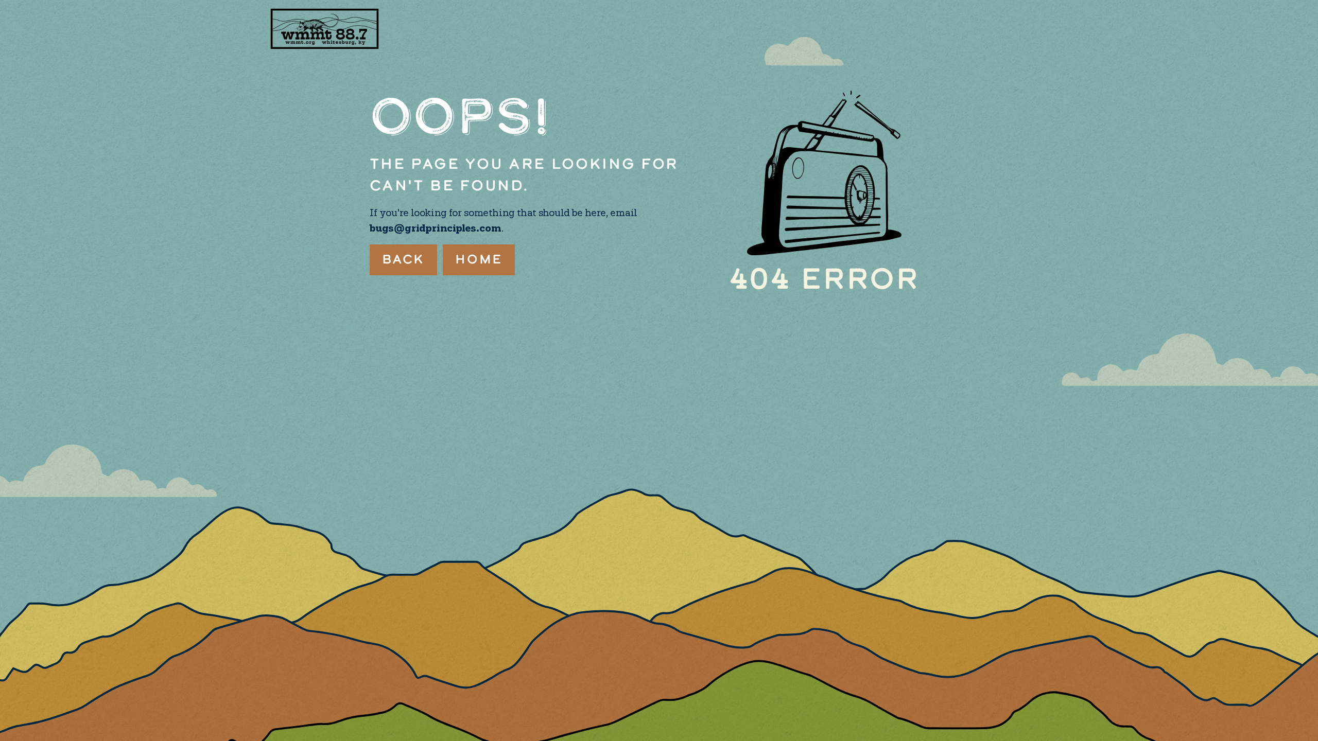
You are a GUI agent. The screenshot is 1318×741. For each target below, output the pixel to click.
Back (403, 260)
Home (478, 260)
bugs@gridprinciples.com (435, 228)
